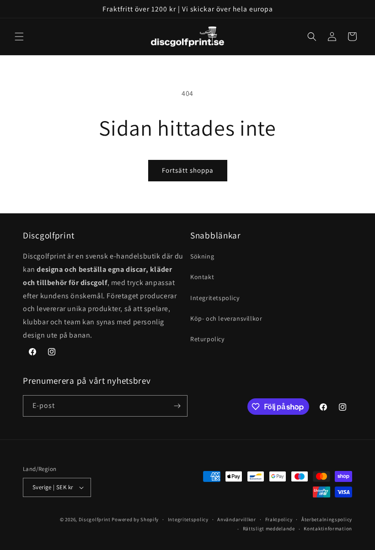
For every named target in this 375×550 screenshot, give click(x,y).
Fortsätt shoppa (188, 170)
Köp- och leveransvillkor (226, 318)
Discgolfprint (95, 519)
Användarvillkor (236, 519)
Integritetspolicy (214, 298)
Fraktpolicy (279, 519)
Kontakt (202, 277)
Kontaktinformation (328, 528)
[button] (19, 36)
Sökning (202, 256)
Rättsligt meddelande (269, 528)
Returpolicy (207, 339)
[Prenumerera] (177, 406)
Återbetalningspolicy (326, 519)
